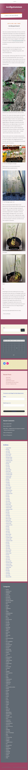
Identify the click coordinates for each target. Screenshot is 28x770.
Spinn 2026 (8, 377)
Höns (7, 636)
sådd (7, 705)
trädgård (7, 740)
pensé (7, 691)
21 (16, 348)
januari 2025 (8, 471)
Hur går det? (8, 646)
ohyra (7, 685)
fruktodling (8, 627)
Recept (7, 701)
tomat (19, 23)
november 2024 (9, 474)
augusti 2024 (8, 477)
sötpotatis (8, 724)
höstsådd (8, 643)
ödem (7, 676)
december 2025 (9, 457)
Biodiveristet (8, 599)
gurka (7, 633)
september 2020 (9, 540)
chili (6, 610)
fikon (7, 616)
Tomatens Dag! (9, 737)
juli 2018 (7, 568)
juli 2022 (7, 510)
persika (7, 693)
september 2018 (9, 565)
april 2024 (8, 484)
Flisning (7, 617)
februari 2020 (8, 550)
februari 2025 (8, 469)
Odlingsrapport (9, 679)
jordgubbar (8, 658)
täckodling (8, 731)
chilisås (7, 611)
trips (7, 743)
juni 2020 (8, 543)
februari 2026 (8, 454)
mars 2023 (8, 501)
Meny (14, 1)
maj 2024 (8, 482)
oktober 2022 (8, 507)
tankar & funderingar (10, 732)
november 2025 (9, 458)
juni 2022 (8, 512)
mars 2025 (8, 468)
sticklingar (8, 729)
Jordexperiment (14, 26)
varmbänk (8, 753)
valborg (7, 749)
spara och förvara (9, 726)
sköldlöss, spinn (9, 716)
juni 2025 (8, 465)
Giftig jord (10, 23)
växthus (7, 754)
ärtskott (7, 594)
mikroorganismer (9, 672)
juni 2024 (8, 480)
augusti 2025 (8, 462)
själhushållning (8, 712)
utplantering (8, 748)
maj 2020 (8, 545)
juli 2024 (7, 479)
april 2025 (8, 466)
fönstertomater (9, 619)
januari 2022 (8, 520)
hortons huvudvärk (9, 638)
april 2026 (8, 451)
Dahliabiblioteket (9, 613)
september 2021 (9, 524)
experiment (8, 614)
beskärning (8, 595)
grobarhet (8, 632)
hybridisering (8, 649)
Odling (7, 677)
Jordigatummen (14, 7)
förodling (7, 622)
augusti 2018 (8, 567)
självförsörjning (9, 713)
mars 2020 (8, 548)
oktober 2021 (8, 523)
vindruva (7, 756)
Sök (4, 327)
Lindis (4, 423)
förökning (8, 624)
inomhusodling (8, 650)
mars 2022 (8, 517)
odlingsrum (8, 680)
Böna (7, 603)
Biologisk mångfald (9, 600)
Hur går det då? (9, 644)
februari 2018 (8, 576)
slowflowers (8, 720)
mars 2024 (8, 485)
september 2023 (9, 493)
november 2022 (9, 506)
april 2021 (8, 531)
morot (7, 674)
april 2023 (8, 499)
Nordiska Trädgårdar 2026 (11, 383)
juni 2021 (8, 528)
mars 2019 (8, 559)
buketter (7, 605)
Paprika (7, 688)
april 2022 (8, 515)
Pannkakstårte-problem (10, 687)
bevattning (8, 597)
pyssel (7, 699)
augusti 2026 (8, 447)
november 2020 (9, 537)
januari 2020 (8, 551)
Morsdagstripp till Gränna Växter (12, 382)
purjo (7, 698)
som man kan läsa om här (18, 40)
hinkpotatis (8, 635)
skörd (7, 718)
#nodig (7, 589)
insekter (7, 652)
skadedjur (8, 715)
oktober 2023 (8, 491)
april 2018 (8, 573)
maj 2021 (8, 529)
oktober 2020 (8, 539)
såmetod (7, 710)
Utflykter (7, 746)
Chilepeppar (8, 608)
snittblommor (8, 721)
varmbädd (8, 751)
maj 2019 (8, 556)
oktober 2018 (8, 564)
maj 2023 (8, 498)
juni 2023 (8, 496)
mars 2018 (8, 575)
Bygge (7, 606)
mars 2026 (8, 452)
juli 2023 (7, 495)
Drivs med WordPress (6, 767)
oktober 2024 (8, 476)
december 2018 (9, 562)
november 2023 (9, 490)
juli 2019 (7, 554)
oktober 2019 (8, 553)
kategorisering (8, 663)
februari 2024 (8, 487)
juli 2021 (7, 526)
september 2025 (9, 460)
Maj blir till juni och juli (10, 380)
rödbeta (7, 702)
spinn (7, 727)
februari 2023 (8, 502)
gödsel (7, 630)
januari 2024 (8, 488)
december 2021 (9, 521)
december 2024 (9, 473)
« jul (13, 354)
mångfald (7, 671)
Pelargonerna (8, 379)
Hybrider (7, 647)
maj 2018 (8, 572)
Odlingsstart (8, 682)
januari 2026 (8, 455)
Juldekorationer (9, 660)
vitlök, (7, 757)
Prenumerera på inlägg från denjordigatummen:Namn (13, 395)
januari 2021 (8, 535)
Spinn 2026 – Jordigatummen (9, 428)
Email (7, 403)
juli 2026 (7, 449)
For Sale (7, 621)
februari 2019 (8, 561)
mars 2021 (8, 532)
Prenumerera (14, 411)
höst (7, 639)
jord (15, 23)
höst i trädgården (9, 641)
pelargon (7, 690)
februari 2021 (8, 534)
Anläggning (8, 592)
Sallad (7, 707)
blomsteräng (8, 602)
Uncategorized (9, 745)
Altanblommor (8, 591)
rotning (7, 704)
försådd (7, 625)
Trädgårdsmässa (9, 742)
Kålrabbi (7, 661)
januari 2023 (8, 504)
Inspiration (8, 654)
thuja (7, 734)
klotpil (7, 665)
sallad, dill (8, 709)
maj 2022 (8, 513)
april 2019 (8, 557)
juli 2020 (7, 542)
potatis (7, 696)
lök (6, 669)
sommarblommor (9, 723)
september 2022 (9, 509)
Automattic (23, 767)
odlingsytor (8, 683)
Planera (7, 694)
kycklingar (8, 668)
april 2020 (8, 546)
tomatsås (8, 738)
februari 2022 (8, 518)
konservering (8, 666)
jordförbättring (9, 657)
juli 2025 (7, 463)
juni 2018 (8, 570)
